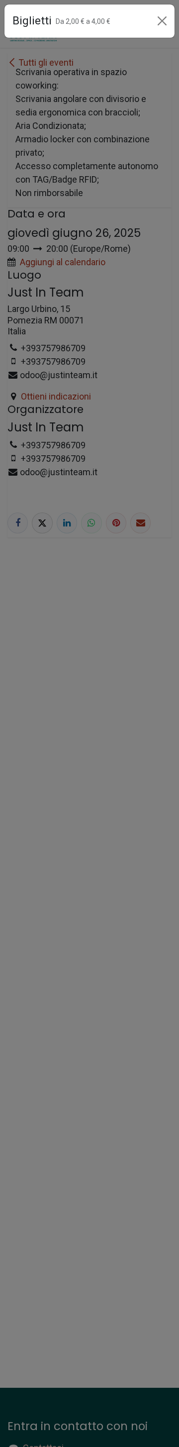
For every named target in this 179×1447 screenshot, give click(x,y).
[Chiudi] (162, 20)
